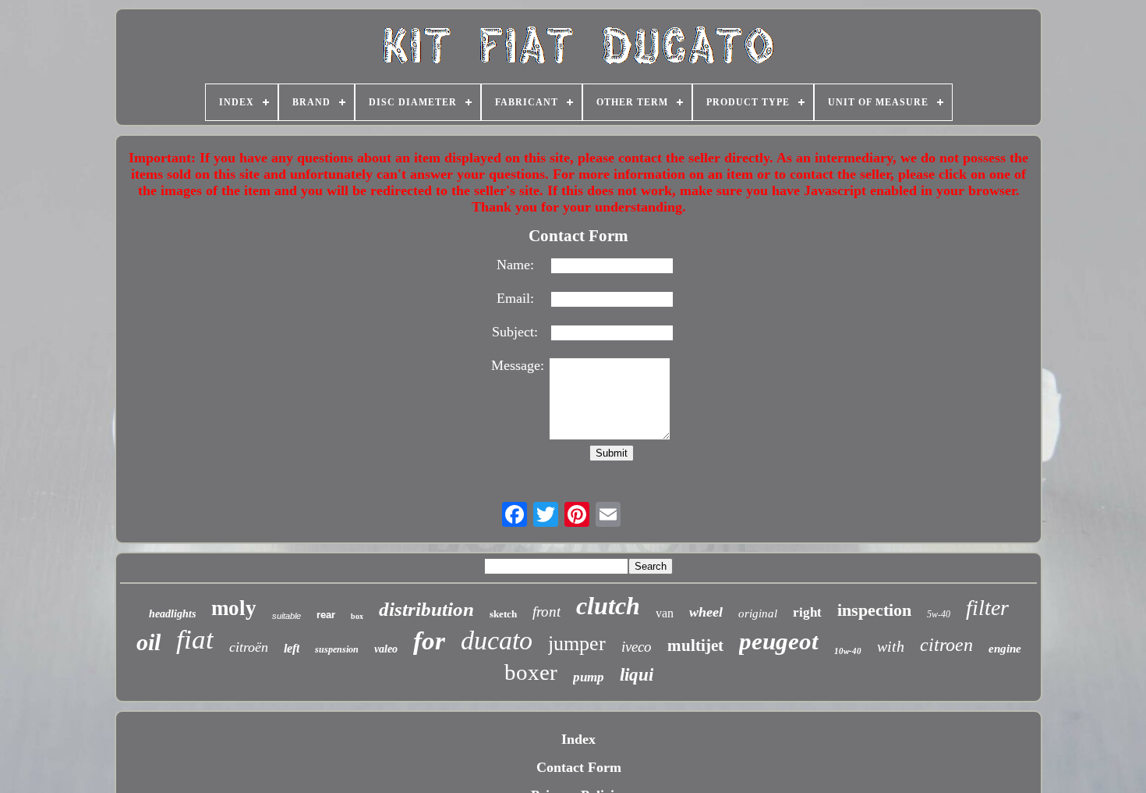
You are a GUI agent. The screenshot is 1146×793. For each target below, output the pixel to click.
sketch (503, 614)
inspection (874, 610)
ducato (496, 640)
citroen (946, 645)
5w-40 (938, 614)
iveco (636, 646)
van (665, 613)
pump (588, 677)
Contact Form (578, 767)
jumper (577, 643)
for (429, 641)
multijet (695, 645)
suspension (337, 649)
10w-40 (847, 651)
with (890, 646)
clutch (608, 606)
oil (148, 642)
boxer (530, 672)
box (357, 616)
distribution (426, 609)
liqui (636, 675)
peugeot (779, 641)
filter (987, 608)
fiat (195, 639)
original (757, 613)
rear (326, 615)
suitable (286, 616)
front (546, 611)
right (807, 612)
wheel (706, 612)
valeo (386, 649)
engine (1005, 648)
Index (578, 739)
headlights (172, 614)
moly (233, 608)
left (291, 648)
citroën (248, 647)
